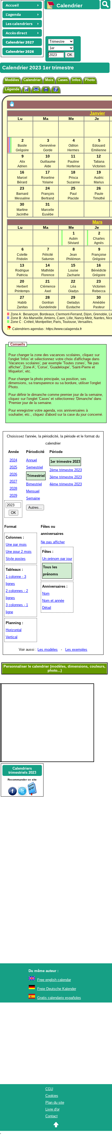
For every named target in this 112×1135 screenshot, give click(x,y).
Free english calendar (54, 980)
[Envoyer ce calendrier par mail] (36, 89)
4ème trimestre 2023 (65, 484)
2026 (13, 474)
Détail (46, 608)
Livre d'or (52, 1109)
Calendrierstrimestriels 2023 (22, 770)
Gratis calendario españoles (59, 998)
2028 (13, 488)
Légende (12, 89)
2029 (13, 496)
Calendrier (32, 80)
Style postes (16, 559)
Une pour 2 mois (19, 552)
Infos (76, 80)
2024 (13, 460)
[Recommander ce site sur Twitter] (22, 794)
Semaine (33, 498)
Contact (51, 1116)
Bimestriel (34, 484)
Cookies (51, 1096)
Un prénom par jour (57, 559)
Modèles (12, 80)
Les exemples (76, 649)
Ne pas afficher (53, 542)
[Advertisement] (75, 22)
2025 (13, 467)
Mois (49, 80)
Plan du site (54, 1102)
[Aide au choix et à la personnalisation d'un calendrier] (55, 90)
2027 (13, 481)
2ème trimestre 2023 (65, 470)
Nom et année (53, 601)
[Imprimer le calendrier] (46, 90)
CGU (49, 1089)
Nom (45, 593)
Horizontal (13, 630)
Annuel (31, 460)
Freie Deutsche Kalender (56, 989)
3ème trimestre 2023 (65, 477)
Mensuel (32, 491)
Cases (63, 80)
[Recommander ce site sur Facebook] (12, 794)
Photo (90, 80)
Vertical (11, 637)
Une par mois (16, 544)
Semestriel (34, 467)
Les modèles (48, 649)
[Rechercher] (105, 4)
